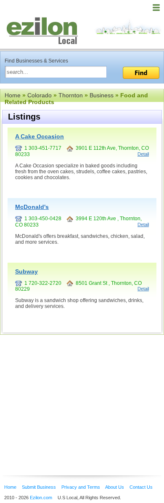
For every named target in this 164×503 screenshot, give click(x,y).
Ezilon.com (41, 497)
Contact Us (141, 487)
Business (102, 95)
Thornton (70, 95)
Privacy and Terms (80, 487)
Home (13, 95)
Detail (143, 153)
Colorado (39, 95)
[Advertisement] (67, 392)
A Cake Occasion (39, 136)
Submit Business (39, 487)
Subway (26, 271)
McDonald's (32, 206)
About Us (114, 487)
